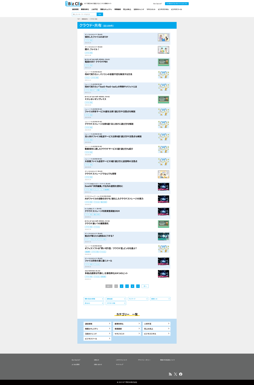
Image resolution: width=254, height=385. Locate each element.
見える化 (87, 303)
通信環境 (88, 323)
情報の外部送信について (167, 360)
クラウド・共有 (88, 40)
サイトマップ (119, 364)
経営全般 (103, 276)
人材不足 (147, 323)
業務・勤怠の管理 (90, 299)
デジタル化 (96, 202)
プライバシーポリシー (144, 360)
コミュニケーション (98, 189)
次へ (145, 286)
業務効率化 (85, 19)
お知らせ (96, 360)
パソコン (87, 77)
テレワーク (132, 299)
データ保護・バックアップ (100, 90)
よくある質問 (75, 364)
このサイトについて (121, 360)
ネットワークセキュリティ (91, 239)
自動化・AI (154, 299)
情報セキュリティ (91, 328)
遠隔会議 (109, 299)
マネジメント (120, 333)
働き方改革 (103, 202)
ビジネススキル (150, 333)
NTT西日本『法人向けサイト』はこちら (177, 3)
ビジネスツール (91, 338)
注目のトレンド (91, 333)
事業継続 (118, 328)
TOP (78, 19)
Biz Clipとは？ (157, 4)
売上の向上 (148, 328)
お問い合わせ (98, 364)
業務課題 (107, 189)
